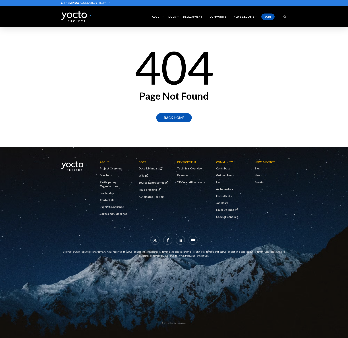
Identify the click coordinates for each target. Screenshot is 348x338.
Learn (219, 182)
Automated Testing (151, 196)
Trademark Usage (262, 251)
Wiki (141, 175)
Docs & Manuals (149, 168)
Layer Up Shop (225, 209)
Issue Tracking (148, 189)
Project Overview (111, 168)
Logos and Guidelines (113, 213)
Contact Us (107, 200)
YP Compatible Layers (191, 182)
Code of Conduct (227, 216)
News (258, 175)
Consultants (224, 196)
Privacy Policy (184, 255)
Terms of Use (201, 255)
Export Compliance (112, 206)
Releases (182, 175)
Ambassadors (224, 189)
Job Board (222, 202)
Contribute (223, 168)
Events (259, 182)
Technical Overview (189, 168)
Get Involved (224, 175)
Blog (257, 168)
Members (106, 175)
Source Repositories (151, 182)
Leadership (107, 193)
